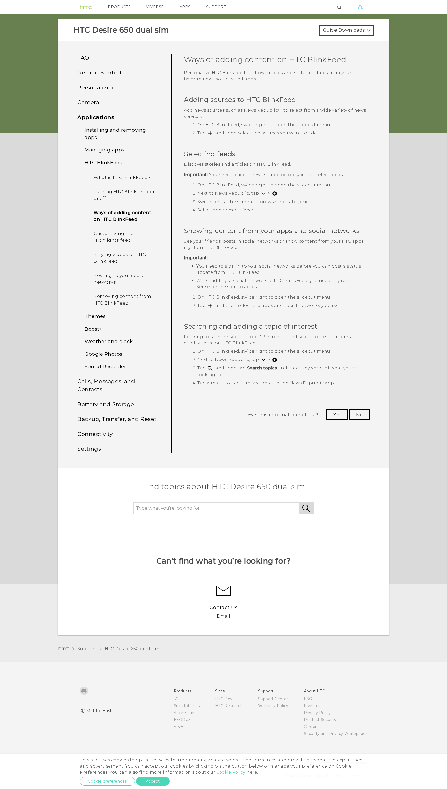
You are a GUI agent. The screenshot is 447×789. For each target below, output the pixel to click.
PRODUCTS (119, 7)
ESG (308, 698)
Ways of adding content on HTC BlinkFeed (122, 216)
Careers (311, 726)
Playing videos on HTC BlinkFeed (120, 258)
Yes (337, 414)
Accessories (185, 712)
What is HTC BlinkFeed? (122, 177)
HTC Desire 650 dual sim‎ (132, 648)
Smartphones (187, 705)
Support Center (273, 698)
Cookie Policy (230, 772)
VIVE (178, 726)
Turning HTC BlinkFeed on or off (125, 195)
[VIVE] (360, 7)
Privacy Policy (317, 712)
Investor (312, 705)
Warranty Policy (273, 705)
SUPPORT (216, 7)
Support (86, 648)
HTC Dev (224, 698)
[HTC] (86, 7)
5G (176, 698)
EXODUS (182, 719)
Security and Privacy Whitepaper (335, 733)
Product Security (320, 719)
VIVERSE (155, 7)
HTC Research (229, 705)
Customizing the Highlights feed (114, 237)
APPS (185, 7)
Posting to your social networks (119, 279)
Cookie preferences (107, 781)
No (359, 414)
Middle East (99, 710)
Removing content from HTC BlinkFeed (122, 300)
